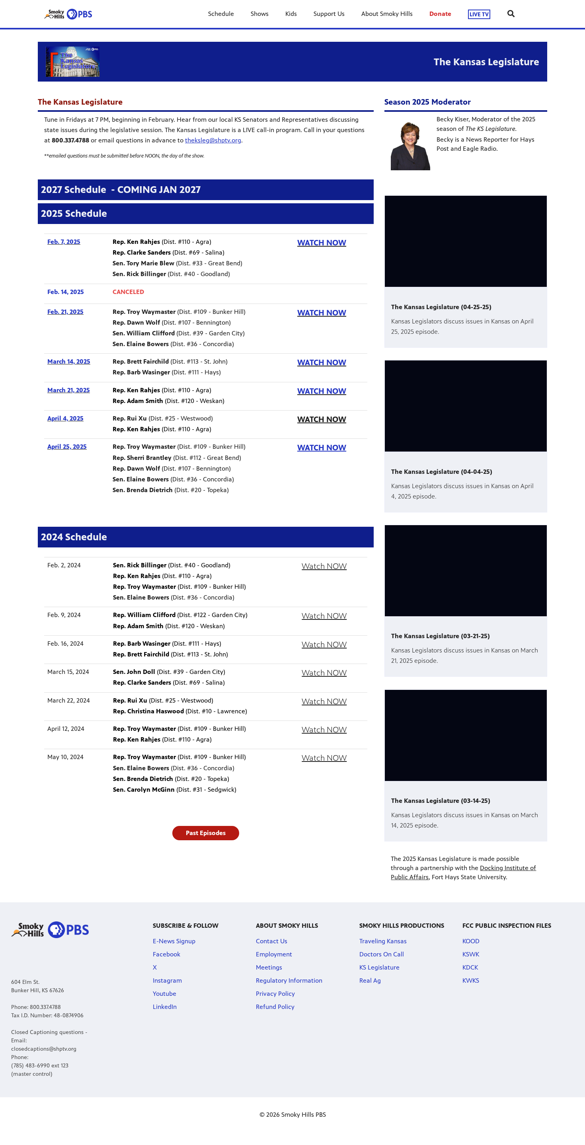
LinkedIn (165, 1007)
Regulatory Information (289, 980)
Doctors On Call (381, 954)
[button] (205, 833)
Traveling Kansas (383, 941)
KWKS (470, 980)
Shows (260, 14)
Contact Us (271, 941)
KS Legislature (379, 967)
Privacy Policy (275, 993)
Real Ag (370, 980)
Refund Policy (275, 1007)
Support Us (329, 14)
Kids (291, 14)
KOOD (471, 941)
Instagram (167, 980)
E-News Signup (174, 941)
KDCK (470, 967)
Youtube (164, 993)
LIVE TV (479, 14)
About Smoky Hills (387, 14)
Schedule (221, 14)
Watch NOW (324, 566)
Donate (440, 14)
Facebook (166, 954)
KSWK (470, 954)
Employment (274, 954)
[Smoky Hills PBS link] (68, 14)
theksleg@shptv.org (213, 140)
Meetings (269, 967)
